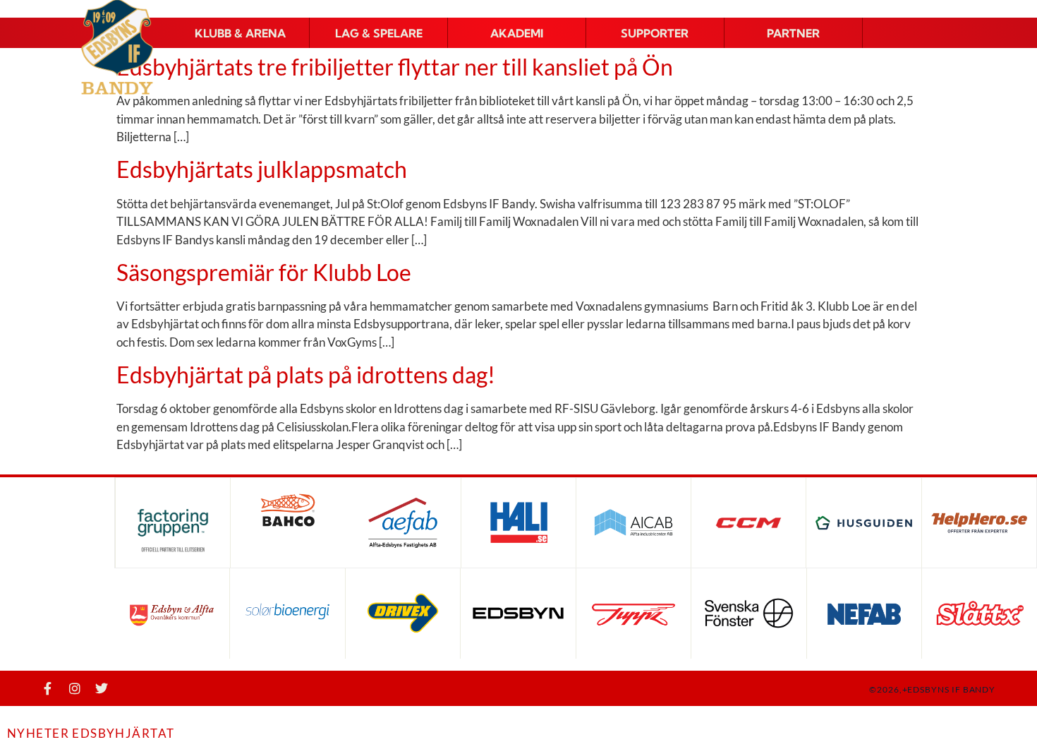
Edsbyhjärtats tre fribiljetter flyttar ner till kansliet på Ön (394, 66)
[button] (240, 33)
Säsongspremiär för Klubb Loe (263, 272)
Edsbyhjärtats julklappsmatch (261, 169)
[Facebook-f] (48, 688)
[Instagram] (74, 688)
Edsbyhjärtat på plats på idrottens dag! (305, 374)
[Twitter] (101, 688)
